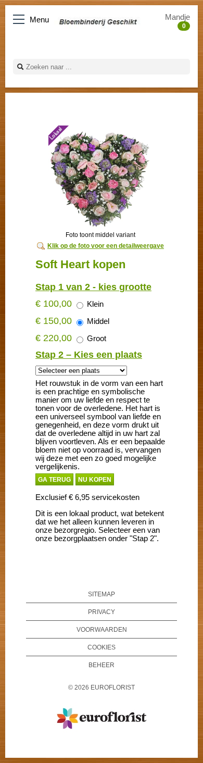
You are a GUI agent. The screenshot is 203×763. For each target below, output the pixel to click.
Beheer (101, 664)
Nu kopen (94, 479)
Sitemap (101, 594)
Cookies (101, 647)
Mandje (177, 21)
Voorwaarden (102, 629)
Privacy (101, 611)
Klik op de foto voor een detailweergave (105, 245)
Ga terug (54, 479)
